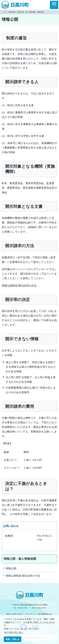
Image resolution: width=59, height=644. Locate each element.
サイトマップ (30, 614)
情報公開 (11, 568)
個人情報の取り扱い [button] (13, 632)
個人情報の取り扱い (45, 614)
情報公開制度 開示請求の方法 (19, 285)
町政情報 (12, 12)
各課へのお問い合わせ (14, 614)
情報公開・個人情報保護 (26, 12)
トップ (4, 12)
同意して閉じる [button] (13, 639)
